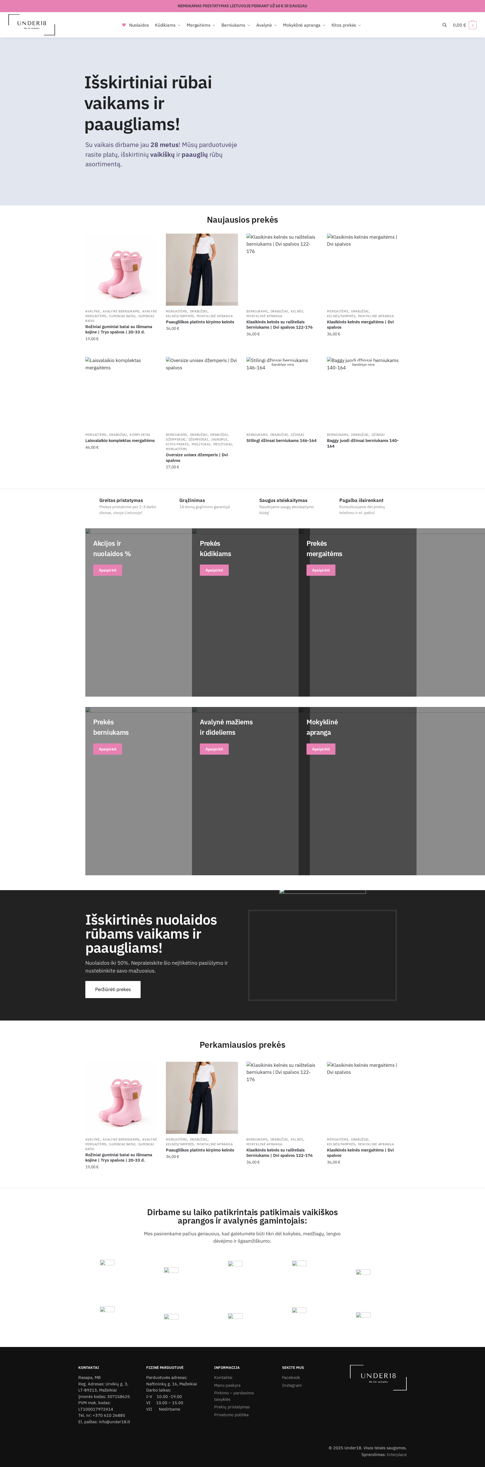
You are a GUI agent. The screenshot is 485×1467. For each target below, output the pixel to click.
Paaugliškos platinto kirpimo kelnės (200, 321)
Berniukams (256, 311)
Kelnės (297, 311)
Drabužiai (198, 311)
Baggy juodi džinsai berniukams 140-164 (363, 443)
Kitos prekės (177, 444)
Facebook (291, 1377)
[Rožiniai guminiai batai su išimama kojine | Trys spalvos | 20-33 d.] (121, 270)
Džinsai (297, 435)
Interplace (397, 1454)
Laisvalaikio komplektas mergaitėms (120, 440)
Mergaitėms (176, 311)
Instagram (292, 1385)
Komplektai (140, 435)
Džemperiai (176, 439)
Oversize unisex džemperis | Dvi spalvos (197, 457)
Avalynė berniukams (121, 311)
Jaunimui (219, 439)
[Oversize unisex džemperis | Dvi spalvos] (202, 393)
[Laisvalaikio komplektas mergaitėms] (121, 393)
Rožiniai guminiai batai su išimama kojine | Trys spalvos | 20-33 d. (118, 329)
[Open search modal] (447, 25)
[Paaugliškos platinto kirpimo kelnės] (202, 270)
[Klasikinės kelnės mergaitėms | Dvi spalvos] (363, 270)
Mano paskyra (227, 1385)
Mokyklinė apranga (215, 316)
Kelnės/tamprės (180, 316)
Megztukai (201, 444)
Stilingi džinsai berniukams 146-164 (281, 440)
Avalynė (92, 311)
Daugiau (282, 478)
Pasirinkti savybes (121, 349)
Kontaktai (223, 1377)
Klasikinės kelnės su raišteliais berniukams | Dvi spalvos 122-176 (279, 324)
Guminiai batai (122, 316)
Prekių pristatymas (232, 1407)
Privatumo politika (231, 1414)
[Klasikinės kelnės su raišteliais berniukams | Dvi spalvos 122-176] (282, 270)
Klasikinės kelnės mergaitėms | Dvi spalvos (360, 324)
